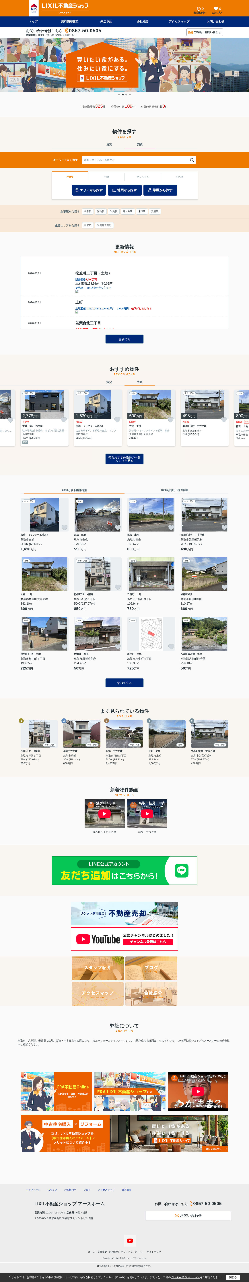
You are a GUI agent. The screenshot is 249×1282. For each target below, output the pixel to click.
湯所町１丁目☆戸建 (104, 832)
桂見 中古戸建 (147, 832)
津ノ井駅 (128, 211)
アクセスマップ (179, 21)
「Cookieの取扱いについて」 (185, 1277)
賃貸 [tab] (109, 144)
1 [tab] (119, 94)
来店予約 (106, 21)
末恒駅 (141, 211)
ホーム (91, 1252)
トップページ (33, 1189)
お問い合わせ (215, 21)
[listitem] (44, 418)
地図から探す (127, 190)
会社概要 (143, 21)
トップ (33, 21)
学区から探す (163, 190)
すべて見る (124, 683)
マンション (143, 176)
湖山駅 (100, 211)
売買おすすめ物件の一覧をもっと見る (124, 459)
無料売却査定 (70, 21)
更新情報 (124, 339)
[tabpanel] (124, 65)
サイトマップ (154, 1252)
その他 (179, 176)
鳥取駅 (87, 211)
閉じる (233, 1277)
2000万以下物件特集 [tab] (74, 490)
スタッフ (52, 1189)
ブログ (87, 1189)
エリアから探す (91, 190)
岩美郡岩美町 (104, 225)
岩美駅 (113, 211)
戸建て (70, 176)
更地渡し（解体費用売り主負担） (94, 287)
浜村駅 (154, 211)
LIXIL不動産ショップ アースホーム (69, 1203)
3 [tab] (126, 94)
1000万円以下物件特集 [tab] (174, 490)
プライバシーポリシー (133, 1252)
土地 (106, 176)
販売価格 (86, 279)
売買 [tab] (140, 144)
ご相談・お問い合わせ (207, 32)
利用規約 (114, 1252)
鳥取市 (87, 225)
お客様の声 (70, 1189)
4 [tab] (130, 94)
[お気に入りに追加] (10, 420)
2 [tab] (123, 94)
